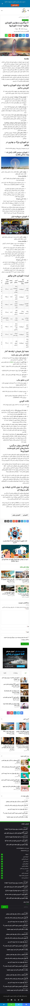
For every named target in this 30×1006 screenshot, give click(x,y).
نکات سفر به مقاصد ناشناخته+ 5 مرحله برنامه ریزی (7, 580)
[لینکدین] (22, 521)
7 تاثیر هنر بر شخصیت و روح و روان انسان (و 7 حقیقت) (10, 678)
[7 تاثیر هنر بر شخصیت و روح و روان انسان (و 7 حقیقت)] (24, 679)
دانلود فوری (15, 5)
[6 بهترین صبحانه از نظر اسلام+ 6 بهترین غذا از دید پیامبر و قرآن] (22, 741)
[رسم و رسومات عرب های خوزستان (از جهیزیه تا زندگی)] (24, 693)
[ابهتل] (24, 10)
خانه (27, 17)
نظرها (5, 673)
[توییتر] (25, 521)
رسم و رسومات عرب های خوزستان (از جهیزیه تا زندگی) (11, 691)
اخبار (27, 871)
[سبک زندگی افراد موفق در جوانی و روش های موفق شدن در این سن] (7, 741)
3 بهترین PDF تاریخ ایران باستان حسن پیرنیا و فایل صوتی (11, 685)
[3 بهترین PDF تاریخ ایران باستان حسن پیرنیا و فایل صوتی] (24, 686)
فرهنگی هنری (25, 864)
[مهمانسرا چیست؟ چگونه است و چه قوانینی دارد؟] (22, 574)
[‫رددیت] (14, 521)
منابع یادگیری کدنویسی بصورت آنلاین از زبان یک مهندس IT (10, 780)
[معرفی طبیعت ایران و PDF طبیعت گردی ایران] (7, 726)
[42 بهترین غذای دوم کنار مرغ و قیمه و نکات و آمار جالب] (25, 769)
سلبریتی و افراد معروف (23, 875)
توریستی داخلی (25, 873)
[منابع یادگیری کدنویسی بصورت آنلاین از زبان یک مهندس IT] (25, 782)
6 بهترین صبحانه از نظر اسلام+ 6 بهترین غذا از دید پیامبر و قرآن (22, 747)
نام (28, 626)
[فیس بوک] (28, 521)
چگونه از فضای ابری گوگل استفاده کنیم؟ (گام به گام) (11, 704)
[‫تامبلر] (19, 521)
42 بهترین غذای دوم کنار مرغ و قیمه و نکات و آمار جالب (11, 767)
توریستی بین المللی (24, 868)
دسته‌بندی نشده (25, 878)
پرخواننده (15, 673)
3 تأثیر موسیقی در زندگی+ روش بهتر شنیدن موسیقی (11, 761)
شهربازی (25, 515)
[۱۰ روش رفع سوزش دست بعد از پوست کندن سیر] (25, 775)
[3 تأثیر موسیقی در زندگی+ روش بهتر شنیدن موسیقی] (25, 762)
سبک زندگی (25, 861)
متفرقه (26, 854)
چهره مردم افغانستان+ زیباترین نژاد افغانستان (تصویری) (22, 732)
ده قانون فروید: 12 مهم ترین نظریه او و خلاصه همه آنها (11, 698)
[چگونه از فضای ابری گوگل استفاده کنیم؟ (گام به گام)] (24, 706)
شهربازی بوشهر (16, 515)
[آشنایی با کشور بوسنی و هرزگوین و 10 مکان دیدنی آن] (7, 588)
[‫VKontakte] (11, 521)
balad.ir (12, 362)
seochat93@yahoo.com (21, 848)
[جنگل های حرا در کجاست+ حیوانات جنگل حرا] (22, 589)
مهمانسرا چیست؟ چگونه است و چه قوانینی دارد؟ (22, 580)
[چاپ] (5, 521)
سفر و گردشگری (22, 17)
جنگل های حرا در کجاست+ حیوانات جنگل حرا (23, 594)
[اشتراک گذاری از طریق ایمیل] (8, 521)
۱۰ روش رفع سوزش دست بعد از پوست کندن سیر (11, 774)
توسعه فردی (25, 857)
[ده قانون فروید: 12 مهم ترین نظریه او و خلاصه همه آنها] (24, 699)
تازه (25, 673)
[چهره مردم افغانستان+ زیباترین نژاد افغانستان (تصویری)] (22, 726)
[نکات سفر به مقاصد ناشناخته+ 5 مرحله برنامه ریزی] (7, 574)
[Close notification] (2, 4)
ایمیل (27, 632)
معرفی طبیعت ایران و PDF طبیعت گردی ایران (8, 732)
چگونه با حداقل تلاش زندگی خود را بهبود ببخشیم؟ (11, 787)
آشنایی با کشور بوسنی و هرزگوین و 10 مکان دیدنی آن (8, 593)
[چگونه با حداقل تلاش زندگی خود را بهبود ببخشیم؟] (25, 788)
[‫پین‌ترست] (16, 521)
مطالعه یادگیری (25, 866)
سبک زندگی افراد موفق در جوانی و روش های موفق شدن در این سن (8, 747)
